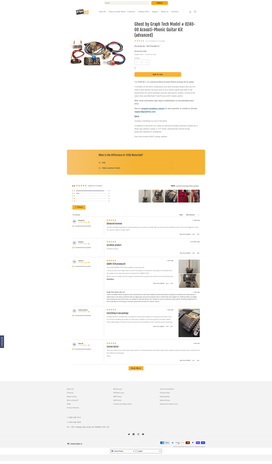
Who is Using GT (73, 400)
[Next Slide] (198, 196)
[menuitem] (103, 12)
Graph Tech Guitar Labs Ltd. (186, 446)
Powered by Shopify (199, 446)
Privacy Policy (165, 393)
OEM (68, 404)
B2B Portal (117, 400)
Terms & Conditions (167, 389)
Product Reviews (73, 408)
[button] (195, 11)
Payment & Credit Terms (169, 404)
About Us (70, 389)
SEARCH (160, 3)
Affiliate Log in (118, 393)
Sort (181, 215)
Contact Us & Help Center (122, 404)
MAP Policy (117, 396)
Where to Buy (72, 396)
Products (70, 393)
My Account (117, 389)
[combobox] (126, 3)
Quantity (137, 58)
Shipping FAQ (165, 396)
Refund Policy (165, 400)
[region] (169, 196)
